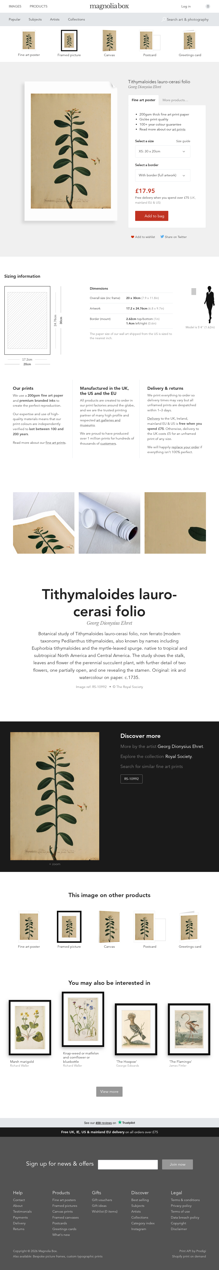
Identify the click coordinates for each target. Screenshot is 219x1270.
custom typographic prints (84, 1256)
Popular (14, 19)
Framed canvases (65, 1217)
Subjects (35, 19)
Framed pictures (64, 1206)
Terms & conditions (185, 1200)
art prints (178, 129)
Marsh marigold (22, 1062)
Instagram (138, 1229)
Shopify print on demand (189, 1256)
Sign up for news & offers (60, 1163)
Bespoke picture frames (49, 1256)
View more (109, 1091)
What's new (61, 1235)
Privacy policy (181, 1206)
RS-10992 (131, 779)
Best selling (140, 1200)
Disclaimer (179, 1229)
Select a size (162, 141)
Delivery (153, 418)
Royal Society (178, 756)
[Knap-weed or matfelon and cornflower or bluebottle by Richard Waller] (83, 1020)
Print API (185, 1251)
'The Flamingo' (180, 1062)
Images (15, 6)
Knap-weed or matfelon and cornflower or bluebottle (81, 1057)
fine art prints (55, 443)
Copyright (178, 1223)
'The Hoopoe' (126, 1062)
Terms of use (180, 1211)
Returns (18, 1229)
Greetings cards (64, 1229)
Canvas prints (62, 1211)
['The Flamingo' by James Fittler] (189, 1029)
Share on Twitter (176, 237)
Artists (54, 19)
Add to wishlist (145, 237)
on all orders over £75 (109, 1132)
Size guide (183, 141)
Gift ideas (99, 1206)
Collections (76, 19)
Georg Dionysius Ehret (144, 87)
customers (108, 443)
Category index (143, 1223)
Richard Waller (19, 1065)
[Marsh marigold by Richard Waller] (30, 1028)
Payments (20, 1217)
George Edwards (127, 1065)
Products (38, 6)
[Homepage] (109, 7)
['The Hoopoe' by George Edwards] (136, 1029)
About (17, 1206)
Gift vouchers (102, 1200)
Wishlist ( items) (104, 1211)
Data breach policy (185, 1217)
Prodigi (201, 1251)
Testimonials (22, 1211)
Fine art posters (64, 1200)
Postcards (59, 1223)
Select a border (146, 165)
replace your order (185, 447)
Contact (19, 1200)
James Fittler (177, 1065)
